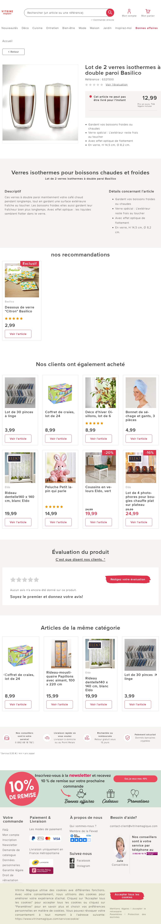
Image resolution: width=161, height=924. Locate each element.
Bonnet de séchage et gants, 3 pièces (140, 416)
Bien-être (68, 28)
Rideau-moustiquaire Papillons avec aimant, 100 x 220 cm (60, 678)
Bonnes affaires (147, 28)
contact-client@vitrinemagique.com (134, 826)
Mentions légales (119, 908)
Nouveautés (10, 28)
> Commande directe (102, 20)
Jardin (107, 28)
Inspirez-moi (123, 28)
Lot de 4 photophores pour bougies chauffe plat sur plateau (140, 499)
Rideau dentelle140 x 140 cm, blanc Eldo (19, 497)
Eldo (7, 487)
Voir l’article (18, 334)
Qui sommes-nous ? (83, 826)
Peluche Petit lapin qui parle (58, 489)
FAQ (5, 830)
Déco (25, 28)
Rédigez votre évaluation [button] (128, 579)
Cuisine (37, 28)
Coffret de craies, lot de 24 (60, 414)
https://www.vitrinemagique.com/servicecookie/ (47, 919)
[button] (13, 819)
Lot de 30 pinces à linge (19, 414)
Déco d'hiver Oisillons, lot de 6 (99, 414)
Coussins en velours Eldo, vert (98, 489)
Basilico (9, 301)
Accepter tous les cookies (127, 896)
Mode (82, 28)
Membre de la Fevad (84, 831)
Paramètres (116, 914)
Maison (95, 28)
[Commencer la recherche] (110, 13)
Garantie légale (13, 870)
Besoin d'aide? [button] (123, 818)
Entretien (52, 28)
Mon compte (11, 835)
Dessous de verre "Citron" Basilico (19, 309)
